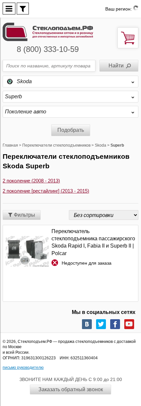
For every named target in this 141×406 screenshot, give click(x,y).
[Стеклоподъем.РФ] (48, 31)
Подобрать (70, 130)
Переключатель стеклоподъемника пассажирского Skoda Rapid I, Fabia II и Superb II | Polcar (93, 242)
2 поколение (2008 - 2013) (31, 180)
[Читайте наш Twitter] (101, 324)
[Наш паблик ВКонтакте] (87, 324)
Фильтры (23, 215)
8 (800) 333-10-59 (48, 49)
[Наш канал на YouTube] (129, 324)
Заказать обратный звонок (70, 389)
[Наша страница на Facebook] (115, 324)
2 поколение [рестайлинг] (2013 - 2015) (46, 191)
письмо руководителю (23, 367)
